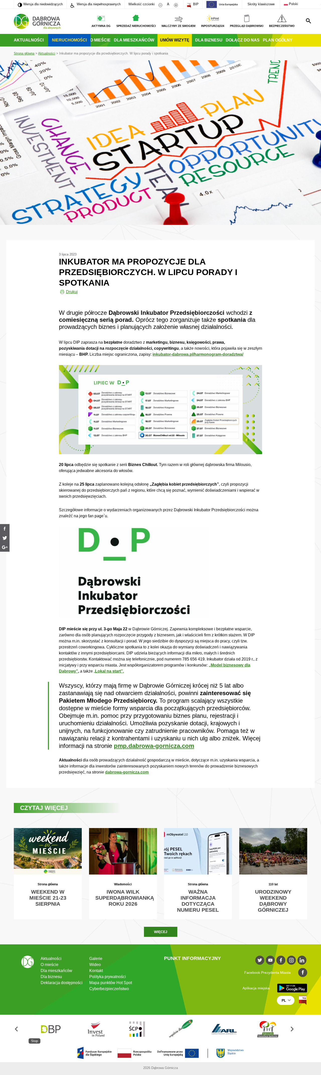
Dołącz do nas (243, 40)
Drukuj (72, 292)
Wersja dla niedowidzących (40, 4)
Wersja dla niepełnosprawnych (98, 4)
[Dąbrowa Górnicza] (37, 21)
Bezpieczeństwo (282, 25)
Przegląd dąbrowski (246, 25)
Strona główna (24, 53)
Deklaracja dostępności (62, 983)
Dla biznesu (208, 40)
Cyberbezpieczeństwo (109, 989)
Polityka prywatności (107, 977)
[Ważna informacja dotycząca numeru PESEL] (198, 873)
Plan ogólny (277, 40)
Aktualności (29, 40)
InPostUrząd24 (212, 25)
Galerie (95, 958)
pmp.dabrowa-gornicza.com (154, 745)
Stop (34, 1041)
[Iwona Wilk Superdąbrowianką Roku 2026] (123, 873)
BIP (195, 4)
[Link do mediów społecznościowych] (260, 960)
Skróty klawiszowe (261, 4)
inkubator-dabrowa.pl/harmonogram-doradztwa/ (197, 354)
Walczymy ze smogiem (178, 25)
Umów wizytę (174, 40)
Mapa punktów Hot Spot (110, 983)
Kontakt (96, 970)
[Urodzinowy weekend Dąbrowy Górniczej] (273, 873)
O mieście (100, 40)
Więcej (160, 932)
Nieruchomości (69, 40)
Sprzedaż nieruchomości (136, 25)
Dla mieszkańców (134, 40)
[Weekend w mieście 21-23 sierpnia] (48, 873)
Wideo (95, 964)
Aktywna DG (101, 25)
